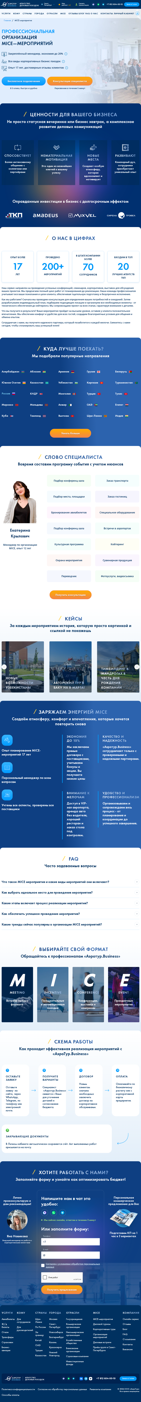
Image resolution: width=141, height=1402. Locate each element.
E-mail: (45, 1249)
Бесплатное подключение (24, 81)
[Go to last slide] (4, 666)
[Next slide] (136, 666)
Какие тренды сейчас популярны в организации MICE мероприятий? (52, 924)
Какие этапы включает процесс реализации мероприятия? (45, 903)
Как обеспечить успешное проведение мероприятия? (41, 914)
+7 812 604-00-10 (115, 4)
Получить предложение (62, 1289)
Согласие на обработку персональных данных (62, 1389)
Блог (82, 13)
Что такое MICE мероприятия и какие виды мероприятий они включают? (55, 882)
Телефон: (47, 1236)
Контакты (107, 13)
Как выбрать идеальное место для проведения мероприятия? (47, 892)
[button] (7, 13)
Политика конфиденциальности (18, 1389)
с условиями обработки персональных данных (73, 1265)
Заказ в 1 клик (132, 4)
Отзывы (73, 13)
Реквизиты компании (100, 1389)
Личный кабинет (124, 13)
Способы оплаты (10, 1394)
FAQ (87, 13)
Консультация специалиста (70, 81)
